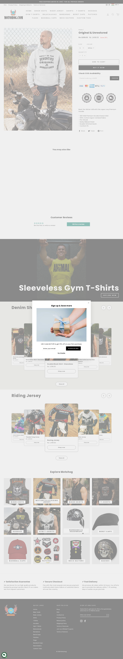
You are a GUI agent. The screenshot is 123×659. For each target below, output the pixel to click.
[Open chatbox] (4, 655)
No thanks (61, 353)
